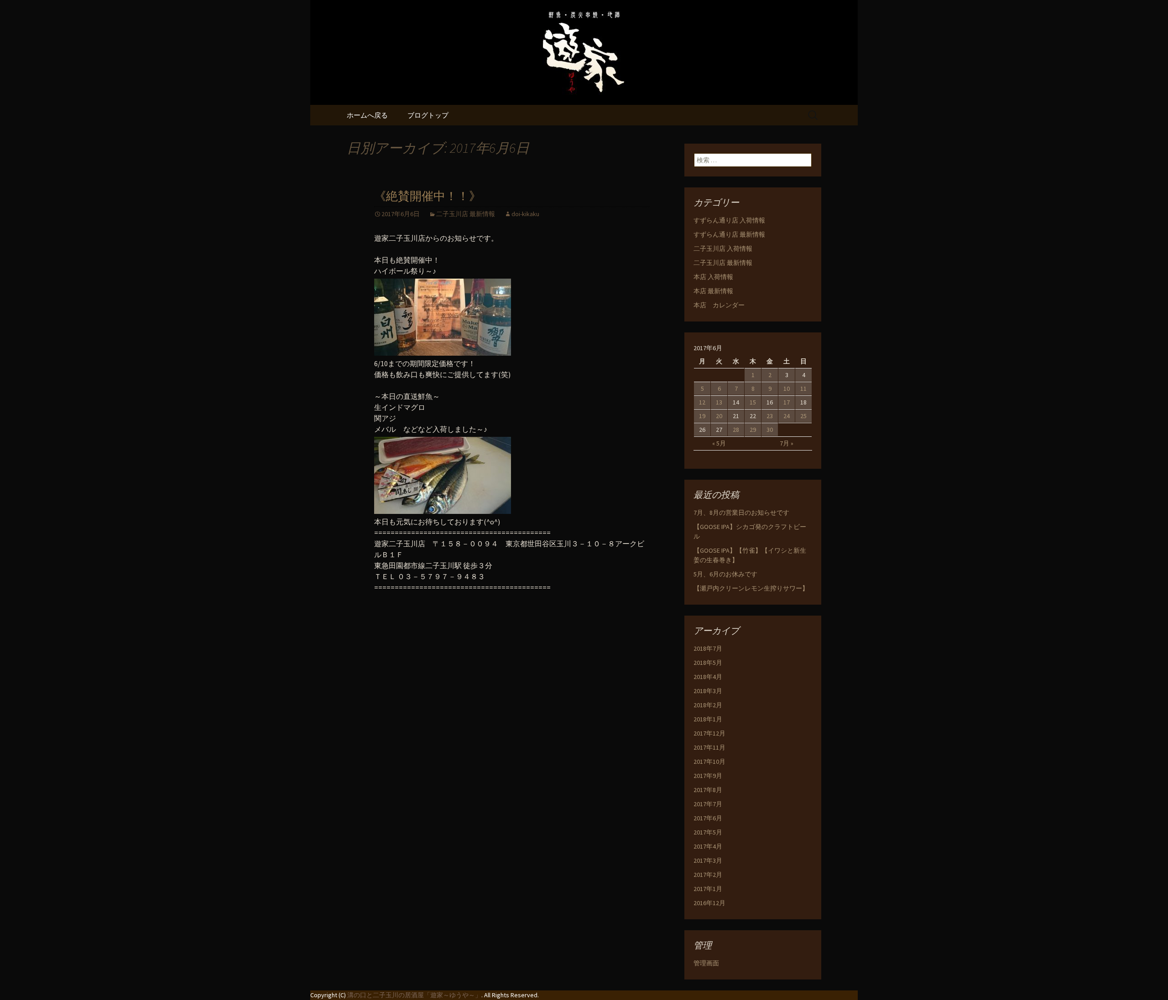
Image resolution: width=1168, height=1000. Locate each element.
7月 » (786, 443)
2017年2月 (708, 874)
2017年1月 (708, 889)
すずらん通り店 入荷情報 (729, 220)
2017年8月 (708, 790)
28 (736, 429)
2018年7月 (708, 648)
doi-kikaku (525, 214)
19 (702, 416)
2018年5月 (708, 662)
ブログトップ (427, 115)
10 (786, 388)
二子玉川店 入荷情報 (723, 248)
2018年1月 (708, 719)
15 (753, 402)
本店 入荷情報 (713, 277)
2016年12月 (709, 903)
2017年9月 (708, 776)
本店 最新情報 (713, 291)
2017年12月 (709, 733)
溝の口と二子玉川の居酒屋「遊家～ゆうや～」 (414, 995)
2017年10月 (709, 761)
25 (803, 416)
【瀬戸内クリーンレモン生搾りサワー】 (751, 588)
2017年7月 (708, 804)
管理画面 (706, 963)
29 (753, 429)
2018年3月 (708, 691)
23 (769, 416)
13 (719, 402)
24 (786, 416)
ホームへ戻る (367, 115)
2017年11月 (709, 747)
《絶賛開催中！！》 (427, 196)
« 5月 (719, 443)
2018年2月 (708, 705)
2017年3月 (708, 860)
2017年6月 (708, 818)
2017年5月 (708, 832)
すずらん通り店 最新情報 (729, 234)
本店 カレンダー (719, 305)
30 (769, 429)
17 (786, 402)
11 (803, 388)
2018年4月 (708, 677)
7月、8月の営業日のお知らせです (741, 512)
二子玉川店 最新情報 (465, 214)
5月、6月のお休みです (725, 574)
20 (719, 416)
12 (702, 402)
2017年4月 (708, 846)
